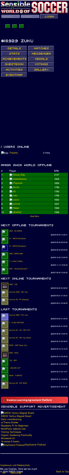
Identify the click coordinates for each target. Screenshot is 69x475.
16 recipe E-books (10, 441)
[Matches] (41, 48)
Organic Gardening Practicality (16, 435)
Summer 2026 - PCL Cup (18, 315)
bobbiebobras (20, 183)
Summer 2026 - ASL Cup (18, 292)
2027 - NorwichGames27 (18, 269)
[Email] (23, 460)
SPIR (16, 199)
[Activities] (14, 69)
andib (16, 208)
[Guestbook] (14, 64)
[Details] (14, 48)
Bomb (16, 203)
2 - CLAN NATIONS (16, 322)
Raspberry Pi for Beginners (14, 425)
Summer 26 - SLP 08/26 (18, 383)
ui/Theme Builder (9, 422)
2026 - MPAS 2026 (16, 253)
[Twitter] (10, 460)
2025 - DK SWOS (15, 231)
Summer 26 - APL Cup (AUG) (20, 338)
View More (34, 216)
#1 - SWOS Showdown (17, 238)
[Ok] (4, 472)
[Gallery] (41, 69)
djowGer (17, 191)
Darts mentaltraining (11, 419)
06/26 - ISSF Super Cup (18, 345)
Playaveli (17, 187)
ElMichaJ (18, 178)
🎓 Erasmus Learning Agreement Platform (27, 400)
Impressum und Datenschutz (15, 465)
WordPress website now (13, 428)
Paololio (14, 152)
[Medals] (41, 59)
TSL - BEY (13, 360)
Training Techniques (11, 431)
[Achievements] (14, 59)
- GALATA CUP (14, 368)
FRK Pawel (19, 212)
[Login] (49, 16)
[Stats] (14, 53)
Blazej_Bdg (19, 174)
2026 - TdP (13, 284)
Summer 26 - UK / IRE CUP (19, 330)
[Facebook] (3, 460)
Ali (14, 195)
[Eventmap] (14, 74)
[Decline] (15, 472)
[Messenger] (41, 53)
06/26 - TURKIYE (15, 375)
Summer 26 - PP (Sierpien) (19, 299)
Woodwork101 (8, 438)
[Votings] (41, 64)
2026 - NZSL (14, 353)
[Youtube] (17, 460)
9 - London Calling (15, 261)
